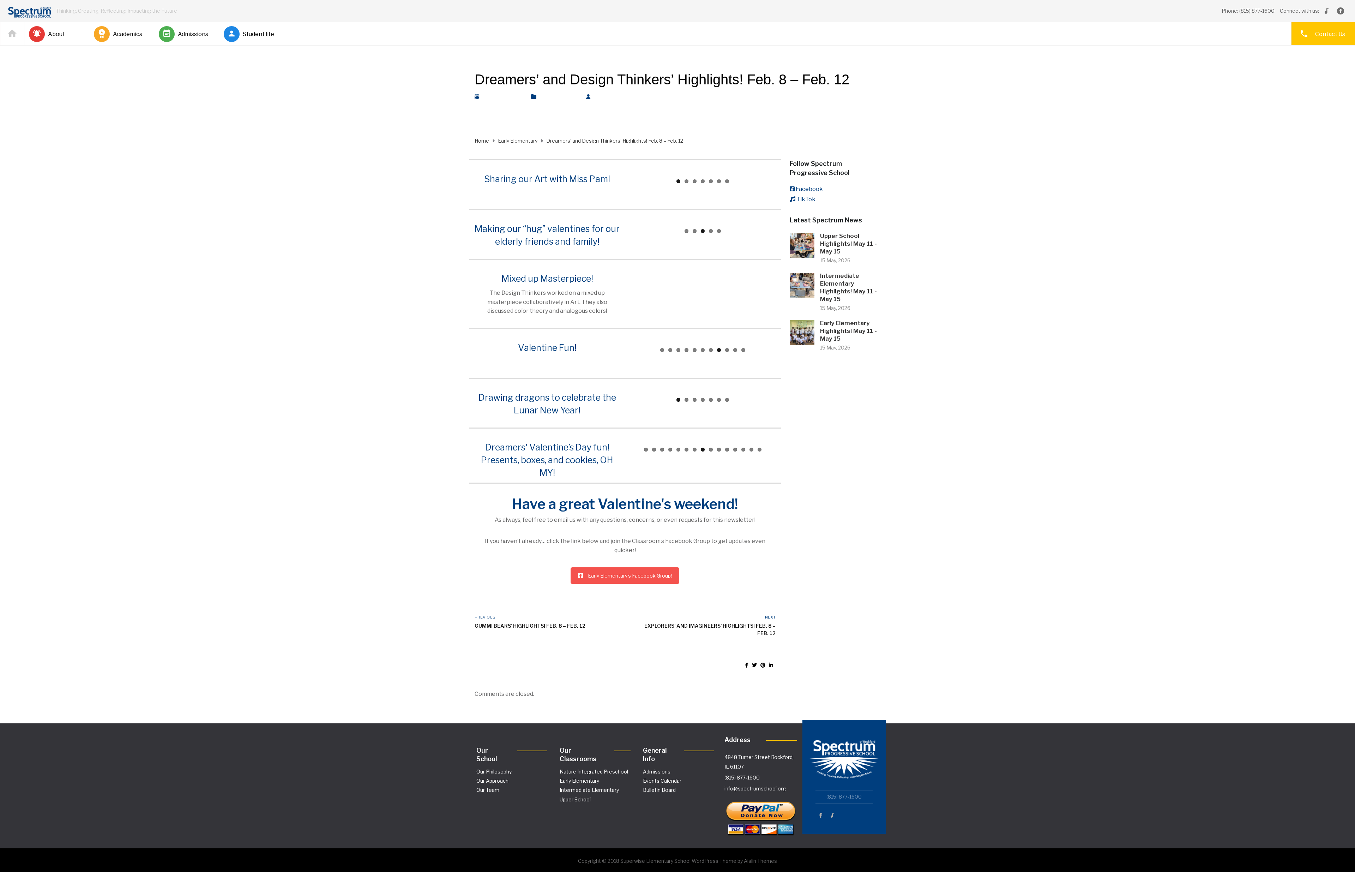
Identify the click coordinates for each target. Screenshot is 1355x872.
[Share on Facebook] (746, 665)
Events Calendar (662, 781)
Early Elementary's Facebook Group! (630, 576)
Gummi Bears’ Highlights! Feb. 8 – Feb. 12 (530, 626)
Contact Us (1330, 34)
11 (743, 350)
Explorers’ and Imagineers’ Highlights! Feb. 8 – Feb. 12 (709, 629)
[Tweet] (754, 665)
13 (743, 450)
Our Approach (492, 781)
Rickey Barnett (617, 97)
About (56, 34)
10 (735, 350)
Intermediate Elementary (589, 790)
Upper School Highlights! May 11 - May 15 (848, 243)
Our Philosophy (494, 772)
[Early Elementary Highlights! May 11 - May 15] (802, 332)
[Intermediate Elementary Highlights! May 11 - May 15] (802, 285)
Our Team (487, 790)
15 (759, 450)
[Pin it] (762, 665)
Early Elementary (559, 97)
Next (785, 174)
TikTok (805, 199)
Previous (621, 174)
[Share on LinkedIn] (771, 665)
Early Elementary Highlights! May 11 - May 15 (848, 330)
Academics (127, 34)
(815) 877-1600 (742, 778)
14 (751, 450)
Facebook (809, 189)
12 (735, 450)
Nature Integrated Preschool (594, 772)
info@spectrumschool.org (755, 789)
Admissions (193, 34)
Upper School (575, 799)
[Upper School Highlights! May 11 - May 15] (802, 245)
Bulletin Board (659, 790)
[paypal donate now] (760, 815)
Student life (258, 34)
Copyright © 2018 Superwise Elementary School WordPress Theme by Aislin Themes (677, 861)
